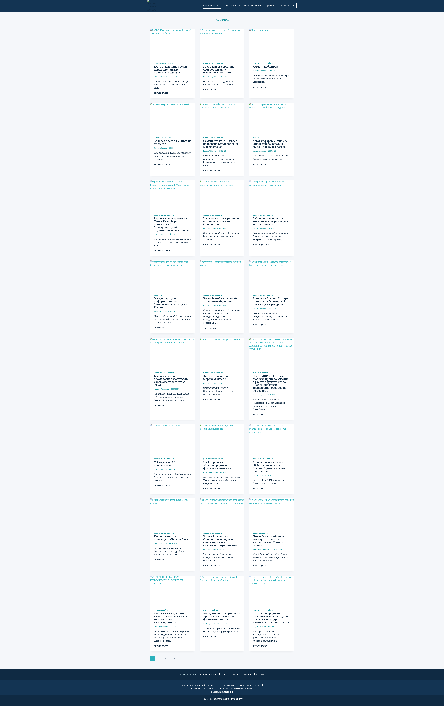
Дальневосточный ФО (164, 373)
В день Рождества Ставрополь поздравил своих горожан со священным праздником (220, 541)
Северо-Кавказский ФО (164, 63)
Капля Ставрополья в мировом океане (217, 377)
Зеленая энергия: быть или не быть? (172, 142)
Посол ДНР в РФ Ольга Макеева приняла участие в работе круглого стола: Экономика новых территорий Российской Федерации (270, 383)
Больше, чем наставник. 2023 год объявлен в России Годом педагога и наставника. (270, 466)
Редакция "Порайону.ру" (263, 549)
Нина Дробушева (161, 627)
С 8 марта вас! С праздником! (164, 463)
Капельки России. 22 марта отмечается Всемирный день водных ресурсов (271, 301)
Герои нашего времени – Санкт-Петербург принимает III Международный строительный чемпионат (171, 224)
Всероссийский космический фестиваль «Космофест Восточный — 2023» (171, 380)
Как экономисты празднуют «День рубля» (171, 538)
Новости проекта (232, 5)
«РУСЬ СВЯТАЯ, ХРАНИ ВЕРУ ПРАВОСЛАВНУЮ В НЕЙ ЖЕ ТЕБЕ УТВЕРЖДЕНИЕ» (171, 618)
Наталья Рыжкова (161, 389)
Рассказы (248, 5)
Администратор (259, 151)
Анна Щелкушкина (211, 624)
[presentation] (172, 44)
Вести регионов (187, 674)
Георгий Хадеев (160, 77)
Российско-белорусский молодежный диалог (220, 300)
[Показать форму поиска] (294, 5)
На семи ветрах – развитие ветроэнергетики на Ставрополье (221, 221)
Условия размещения (222, 692)
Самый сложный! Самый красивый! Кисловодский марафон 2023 (220, 143)
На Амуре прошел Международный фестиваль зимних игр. (219, 465)
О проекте (246, 674)
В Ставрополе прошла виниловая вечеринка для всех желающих (270, 221)
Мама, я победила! (265, 66)
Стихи (258, 5)
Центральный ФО (260, 373)
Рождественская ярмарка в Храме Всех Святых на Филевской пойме (221, 616)
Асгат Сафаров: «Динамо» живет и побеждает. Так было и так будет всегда (270, 143)
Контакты (284, 5)
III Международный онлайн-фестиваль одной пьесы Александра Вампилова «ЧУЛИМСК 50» (271, 618)
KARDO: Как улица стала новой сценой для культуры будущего (171, 69)
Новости (257, 137)
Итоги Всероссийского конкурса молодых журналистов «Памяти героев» (268, 541)
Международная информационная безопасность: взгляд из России (170, 303)
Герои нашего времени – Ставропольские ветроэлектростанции (220, 69)
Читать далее (162, 93)
